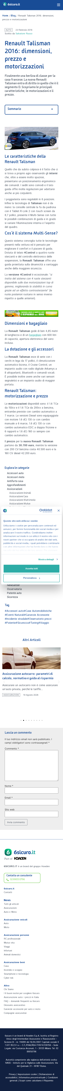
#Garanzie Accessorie (36, 615)
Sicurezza (12, 597)
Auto (8, 30)
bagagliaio (35, 335)
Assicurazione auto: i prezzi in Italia (21, 997)
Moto (6, 927)
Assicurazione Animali (20, 493)
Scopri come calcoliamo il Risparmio (36, 1080)
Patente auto (14, 593)
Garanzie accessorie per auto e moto (22, 1009)
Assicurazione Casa (18, 497)
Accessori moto (15, 477)
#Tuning (33, 623)
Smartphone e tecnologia (16, 974)
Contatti (8, 892)
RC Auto (7, 702)
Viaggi (7, 946)
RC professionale (12, 938)
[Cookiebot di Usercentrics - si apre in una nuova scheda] (39, 511)
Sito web (10, 809)
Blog (13, 16)
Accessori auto (15, 473)
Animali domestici (12, 954)
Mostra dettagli (46, 559)
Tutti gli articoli (11, 904)
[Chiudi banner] (59, 511)
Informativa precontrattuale (32, 1077)
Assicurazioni (14, 489)
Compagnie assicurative (15, 1013)
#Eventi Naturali (14, 615)
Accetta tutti (31, 568)
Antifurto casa (15, 481)
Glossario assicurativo (14, 1005)
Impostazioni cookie (27, 1074)
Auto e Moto (10, 912)
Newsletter (13, 585)
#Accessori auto (14, 611)
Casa (6, 966)
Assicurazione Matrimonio (22, 500)
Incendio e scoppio (13, 970)
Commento (12, 748)
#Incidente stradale (16, 619)
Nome (9, 786)
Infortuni (8, 950)
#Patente (10, 623)
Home (5, 16)
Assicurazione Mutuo (19, 504)
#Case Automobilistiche (38, 611)
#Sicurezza (22, 623)
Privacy (12, 1074)
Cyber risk (8, 977)
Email (9, 797)
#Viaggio (43, 623)
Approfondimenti (16, 485)
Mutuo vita (9, 942)
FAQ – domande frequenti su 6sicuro (22, 1001)
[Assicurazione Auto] (31, 313)
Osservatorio (14, 589)
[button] (4, 682)
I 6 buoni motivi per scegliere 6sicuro (22, 993)
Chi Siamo (9, 989)
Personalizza (29, 578)
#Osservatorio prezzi (39, 619)
